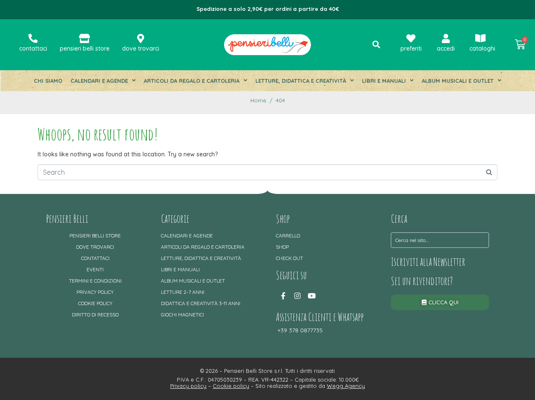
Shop (282, 247)
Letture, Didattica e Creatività (300, 80)
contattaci (33, 48)
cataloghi (482, 48)
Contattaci (95, 258)
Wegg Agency (346, 385)
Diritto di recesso (95, 314)
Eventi (95, 269)
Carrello (288, 235)
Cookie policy (95, 303)
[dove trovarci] (140, 38)
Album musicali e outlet (458, 80)
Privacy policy (95, 292)
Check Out (289, 258)
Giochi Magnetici (182, 314)
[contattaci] (33, 38)
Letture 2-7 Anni (182, 292)
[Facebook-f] (283, 296)
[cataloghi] (480, 38)
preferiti (411, 48)
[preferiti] (410, 38)
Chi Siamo (48, 80)
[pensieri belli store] (84, 38)
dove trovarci (140, 48)
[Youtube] (311, 296)
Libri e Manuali (384, 80)
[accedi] (446, 38)
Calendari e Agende (99, 80)
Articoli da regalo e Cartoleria (191, 80)
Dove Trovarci (95, 247)
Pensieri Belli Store (95, 235)
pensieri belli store (85, 48)
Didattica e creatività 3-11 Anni (200, 303)
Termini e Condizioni (95, 281)
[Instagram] (297, 296)
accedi (446, 48)
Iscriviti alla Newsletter (428, 261)
